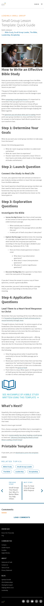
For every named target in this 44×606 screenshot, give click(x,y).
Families (4, 550)
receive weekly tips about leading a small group (25, 435)
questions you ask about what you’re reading (20, 115)
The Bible (33, 32)
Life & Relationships (7, 582)
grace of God (22, 368)
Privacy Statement (7, 570)
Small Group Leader (21, 32)
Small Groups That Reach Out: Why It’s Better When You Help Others (14, 493)
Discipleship (15, 35)
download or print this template (27, 453)
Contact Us (5, 565)
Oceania (17, 9)
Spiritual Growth (6, 579)
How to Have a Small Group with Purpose (29, 488)
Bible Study (9, 32)
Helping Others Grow (8, 588)
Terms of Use (5, 567)
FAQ (3, 535)
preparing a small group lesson (17, 99)
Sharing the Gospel (7, 585)
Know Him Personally (8, 533)
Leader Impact (6, 547)
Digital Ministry (6, 553)
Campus (4, 545)
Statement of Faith (7, 562)
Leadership (6, 35)
